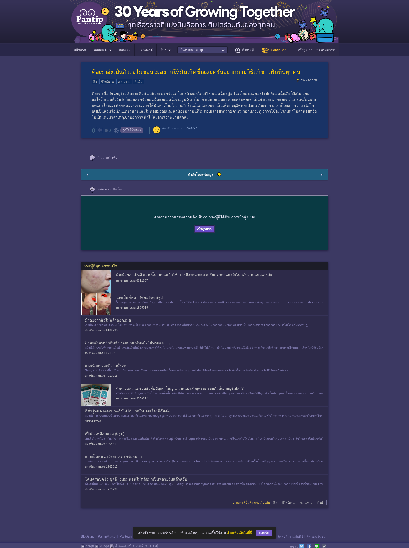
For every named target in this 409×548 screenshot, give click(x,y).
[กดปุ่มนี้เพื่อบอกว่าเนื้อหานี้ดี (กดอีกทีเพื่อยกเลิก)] (99, 130)
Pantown (126, 536)
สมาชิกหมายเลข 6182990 (101, 330)
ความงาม (124, 81)
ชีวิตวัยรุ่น (107, 81)
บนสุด (90, 546)
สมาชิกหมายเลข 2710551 (101, 353)
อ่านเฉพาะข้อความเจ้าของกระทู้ (136, 546)
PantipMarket (107, 536)
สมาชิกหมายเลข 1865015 (131, 307)
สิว (95, 81)
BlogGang (87, 536)
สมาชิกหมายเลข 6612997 (131, 280)
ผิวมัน (138, 81)
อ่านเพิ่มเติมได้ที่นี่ (239, 533)
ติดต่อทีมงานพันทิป (290, 536)
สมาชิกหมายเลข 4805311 (101, 444)
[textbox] (202, 49)
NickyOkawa (93, 421)
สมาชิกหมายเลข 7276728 (101, 489)
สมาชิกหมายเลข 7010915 (101, 375)
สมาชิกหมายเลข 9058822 (131, 398)
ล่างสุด (104, 546)
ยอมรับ (264, 533)
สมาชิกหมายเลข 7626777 (179, 128)
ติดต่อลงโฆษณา (317, 536)
